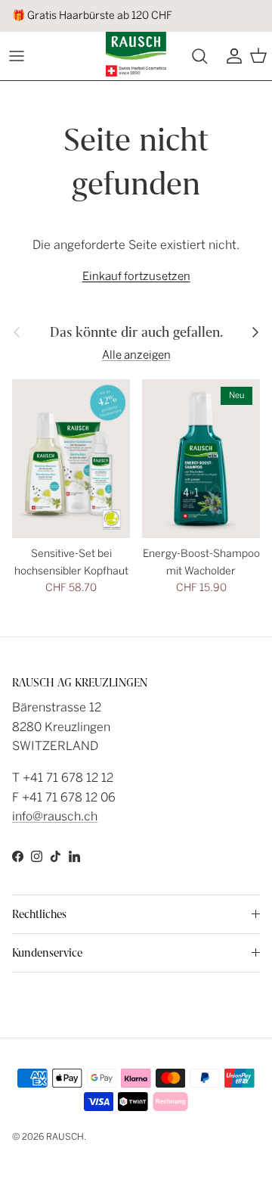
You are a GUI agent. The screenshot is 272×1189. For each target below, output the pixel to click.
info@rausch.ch (54, 816)
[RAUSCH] (136, 54)
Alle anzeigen (136, 355)
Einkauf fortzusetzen (136, 276)
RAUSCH (65, 1136)
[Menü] (16, 56)
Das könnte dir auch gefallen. (136, 332)
